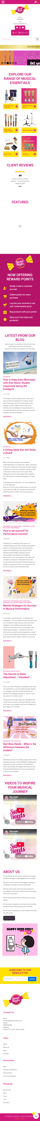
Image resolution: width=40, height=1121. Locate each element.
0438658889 (20, 19)
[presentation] (20, 363)
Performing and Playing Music (12, 526)
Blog (4, 1050)
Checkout (6, 1102)
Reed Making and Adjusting (11, 671)
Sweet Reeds (20, 1119)
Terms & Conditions (9, 1076)
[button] (2, 63)
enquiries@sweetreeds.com (20, 23)
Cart (4, 1099)
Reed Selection (15, 741)
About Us (6, 1047)
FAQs (5, 1093)
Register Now (24, 32)
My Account (7, 1090)
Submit (32, 979)
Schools (6, 1053)
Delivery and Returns (10, 1070)
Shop (5, 1096)
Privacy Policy (7, 1073)
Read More (7, 416)
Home (5, 1044)
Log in (15, 32)
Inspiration (6, 376)
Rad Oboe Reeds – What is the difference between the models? (19, 747)
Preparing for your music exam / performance (17, 602)
